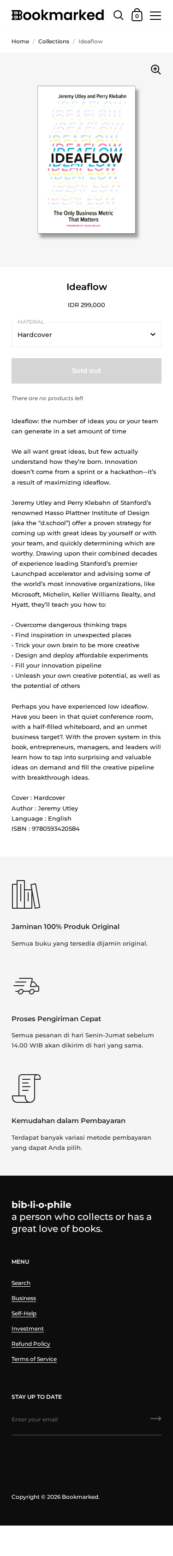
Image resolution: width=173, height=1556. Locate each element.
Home (20, 41)
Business (24, 1298)
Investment (28, 1328)
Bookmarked (80, 1496)
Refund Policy (31, 1343)
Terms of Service (34, 1358)
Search (21, 1282)
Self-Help (24, 1313)
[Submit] (155, 1422)
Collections (53, 41)
